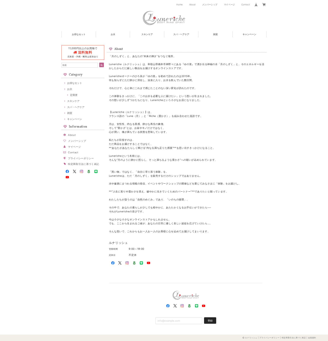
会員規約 (312, 337)
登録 (210, 320)
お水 (113, 34)
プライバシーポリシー (81, 158)
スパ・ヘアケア (181, 34)
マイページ (229, 4)
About (192, 4)
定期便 (73, 94)
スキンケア (147, 34)
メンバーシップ (210, 4)
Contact (245, 4)
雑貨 (215, 34)
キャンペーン (249, 34)
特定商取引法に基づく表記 (83, 163)
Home (179, 4)
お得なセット (79, 34)
